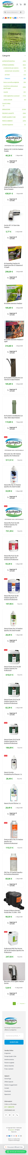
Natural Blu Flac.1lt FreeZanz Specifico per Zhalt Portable (12, 486)
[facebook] (5, 1115)
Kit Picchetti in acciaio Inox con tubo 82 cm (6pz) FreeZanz (13, 378)
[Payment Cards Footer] (14, 1136)
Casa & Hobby (6, 103)
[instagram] (9, 1115)
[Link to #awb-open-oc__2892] (25, 4)
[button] (16, 1151)
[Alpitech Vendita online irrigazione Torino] (8, 1)
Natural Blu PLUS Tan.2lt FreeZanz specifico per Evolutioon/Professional (11, 557)
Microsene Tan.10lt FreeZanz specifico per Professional (12, 455)
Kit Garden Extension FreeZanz (13, 303)
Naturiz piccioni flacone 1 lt (12, 803)
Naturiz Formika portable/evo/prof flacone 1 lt (13, 773)
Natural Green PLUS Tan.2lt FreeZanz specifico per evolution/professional (12, 701)
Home (11, 37)
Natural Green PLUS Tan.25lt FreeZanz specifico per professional (12, 668)
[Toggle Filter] (25, 55)
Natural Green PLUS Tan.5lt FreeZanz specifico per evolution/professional (12, 741)
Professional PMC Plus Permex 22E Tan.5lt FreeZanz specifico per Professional (14, 950)
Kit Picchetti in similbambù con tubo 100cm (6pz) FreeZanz (13, 416)
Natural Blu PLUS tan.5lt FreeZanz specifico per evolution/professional (11, 597)
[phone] (17, 1115)
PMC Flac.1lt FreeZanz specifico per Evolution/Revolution (13, 873)
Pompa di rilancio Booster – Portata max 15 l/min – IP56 (12, 911)
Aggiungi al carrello (13, 161)
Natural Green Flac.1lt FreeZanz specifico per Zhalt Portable (13, 629)
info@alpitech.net (9, 1110)
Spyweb (12, 1130)
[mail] (13, 1115)
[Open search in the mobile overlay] (14, 12)
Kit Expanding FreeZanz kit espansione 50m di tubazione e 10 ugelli (13, 265)
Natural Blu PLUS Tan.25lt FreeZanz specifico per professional (11, 524)
